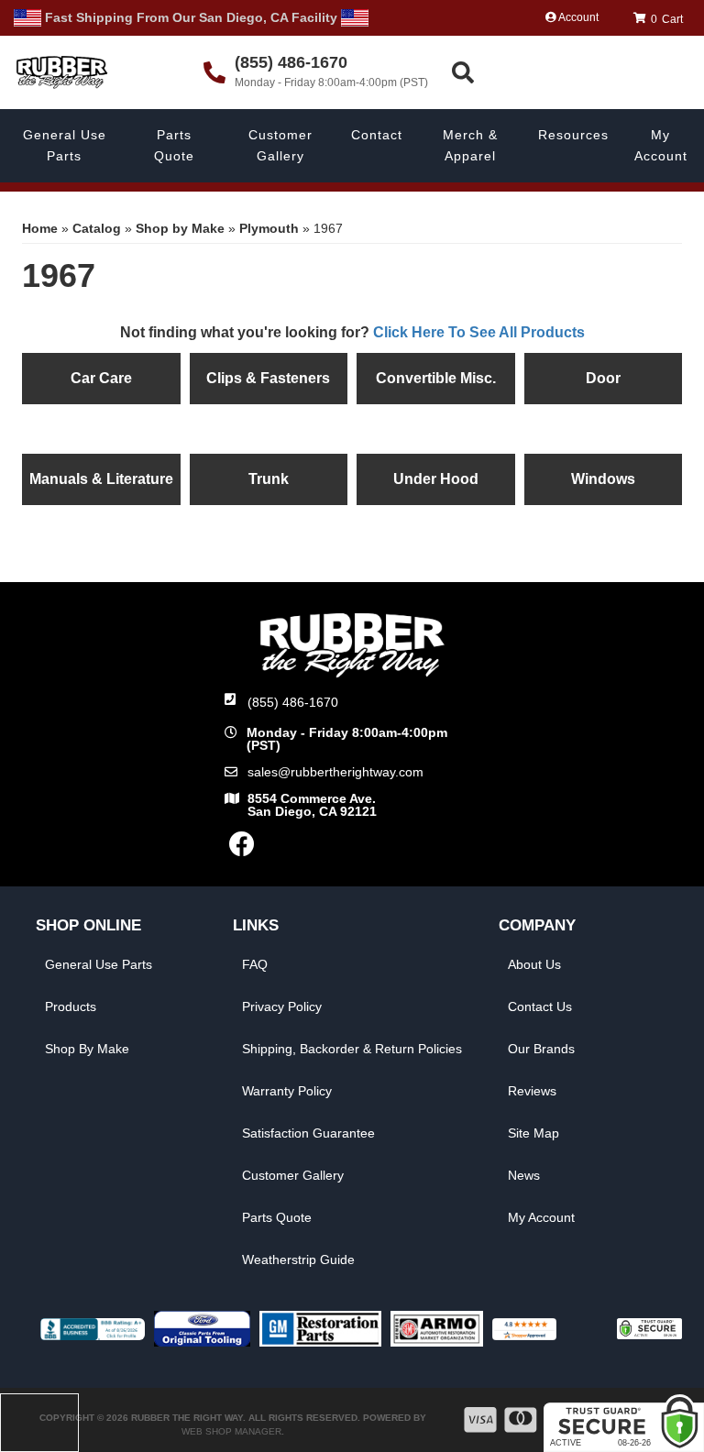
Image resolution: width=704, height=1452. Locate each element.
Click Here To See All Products (479, 332)
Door (603, 378)
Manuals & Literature (101, 479)
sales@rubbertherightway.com (336, 771)
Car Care (101, 378)
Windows (603, 479)
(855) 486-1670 (293, 702)
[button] (575, 73)
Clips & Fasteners (268, 378)
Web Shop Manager (231, 1431)
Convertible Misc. (436, 378)
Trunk (268, 479)
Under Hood (435, 479)
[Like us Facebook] (242, 849)
